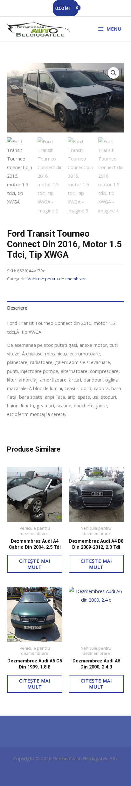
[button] (113, 73)
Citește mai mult (34, 564)
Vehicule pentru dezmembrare (57, 279)
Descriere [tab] (17, 307)
